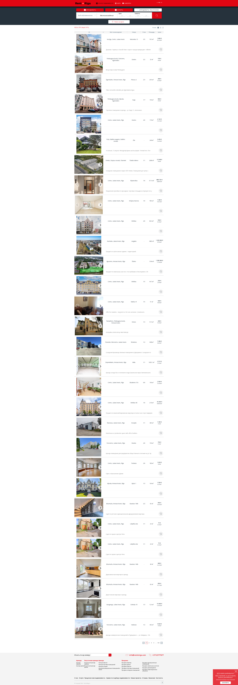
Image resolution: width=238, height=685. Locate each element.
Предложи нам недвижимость (94, 678)
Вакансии (152, 678)
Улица (134, 32)
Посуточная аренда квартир (89, 663)
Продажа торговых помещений (130, 668)
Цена (120, 13)
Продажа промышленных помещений (149, 663)
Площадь (152, 32)
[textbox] (107, 16)
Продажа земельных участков (150, 666)
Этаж (144, 32)
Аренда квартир (78, 663)
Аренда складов (103, 666)
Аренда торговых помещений (107, 664)
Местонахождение (116, 32)
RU (159, 2)
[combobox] (86, 15)
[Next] (100, 43)
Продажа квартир (126, 663)
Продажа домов (126, 664)
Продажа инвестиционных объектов (149, 670)
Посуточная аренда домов (89, 666)
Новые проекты (136, 678)
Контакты (159, 678)
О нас (76, 678)
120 (158, 643)
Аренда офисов (103, 663)
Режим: (154, 27)
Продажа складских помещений (130, 670)
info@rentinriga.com (137, 655)
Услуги (81, 678)
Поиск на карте (119, 22)
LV (157, 2)
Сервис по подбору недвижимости (118, 678)
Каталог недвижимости (105, 3)
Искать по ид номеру (82, 655)
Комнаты (137, 13)
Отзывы (145, 678)
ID (89, 32)
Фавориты (127, 3)
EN (161, 2)
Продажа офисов (126, 666)
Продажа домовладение (149, 668)
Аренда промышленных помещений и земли (109, 669)
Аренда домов (80, 666)
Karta (119, 3)
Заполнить (225, 683)
